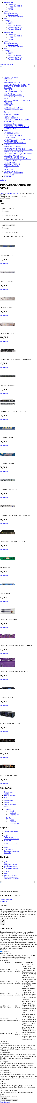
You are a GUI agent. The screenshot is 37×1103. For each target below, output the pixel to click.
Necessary (5, 952)
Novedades (7, 840)
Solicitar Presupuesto (10, 13)
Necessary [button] (3, 950)
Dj (5, 833)
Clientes (10, 9)
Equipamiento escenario (11, 839)
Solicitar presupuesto (10, 795)
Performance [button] (4, 1051)
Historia (10, 8)
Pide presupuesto (13, 15)
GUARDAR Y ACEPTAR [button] (8, 1090)
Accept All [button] (13, 918)
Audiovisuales (8, 837)
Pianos (6, 835)
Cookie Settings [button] (5, 918)
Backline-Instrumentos (11, 832)
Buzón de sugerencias (15, 27)
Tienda (10, 24)
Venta (5, 18)
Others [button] (2, 1081)
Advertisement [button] (4, 1070)
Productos (4, 1098)
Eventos (6, 11)
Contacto (7, 20)
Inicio (2, 193)
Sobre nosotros (8, 2)
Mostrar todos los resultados (9, 1100)
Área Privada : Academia (12, 868)
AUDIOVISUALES (11, 193)
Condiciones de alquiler (15, 16)
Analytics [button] (3, 1060)
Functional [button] (3, 1041)
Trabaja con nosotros (14, 25)
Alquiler (10, 22)
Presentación (12, 4)
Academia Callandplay (15, 29)
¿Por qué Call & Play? (15, 6)
